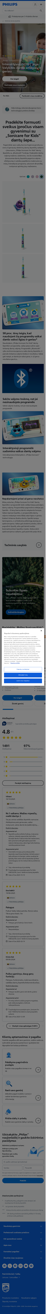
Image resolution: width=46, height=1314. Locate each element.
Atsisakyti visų (22, 675)
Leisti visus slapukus (22, 681)
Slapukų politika (17, 663)
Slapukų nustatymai (22, 669)
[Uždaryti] (40, 630)
